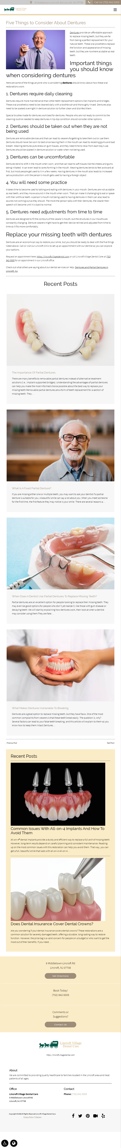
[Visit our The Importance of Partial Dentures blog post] (60, 330)
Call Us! (106, 2)
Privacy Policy (28, 1117)
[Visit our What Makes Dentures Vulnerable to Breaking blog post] (60, 665)
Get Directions (60, 976)
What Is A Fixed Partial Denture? (31, 488)
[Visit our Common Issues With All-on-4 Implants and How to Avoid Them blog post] (58, 824)
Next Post (110, 743)
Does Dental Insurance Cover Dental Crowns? (52, 924)
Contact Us (60, 1024)
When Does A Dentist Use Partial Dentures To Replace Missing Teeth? (54, 596)
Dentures (74, 32)
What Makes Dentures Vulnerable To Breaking (40, 708)
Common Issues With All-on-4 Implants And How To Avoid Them (57, 830)
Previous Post (12, 743)
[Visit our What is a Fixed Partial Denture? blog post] (60, 445)
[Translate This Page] (13, 1143)
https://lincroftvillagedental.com (53, 256)
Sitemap (38, 1117)
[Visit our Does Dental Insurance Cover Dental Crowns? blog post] (58, 920)
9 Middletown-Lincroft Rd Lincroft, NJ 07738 (58, 2)
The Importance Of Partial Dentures (33, 372)
